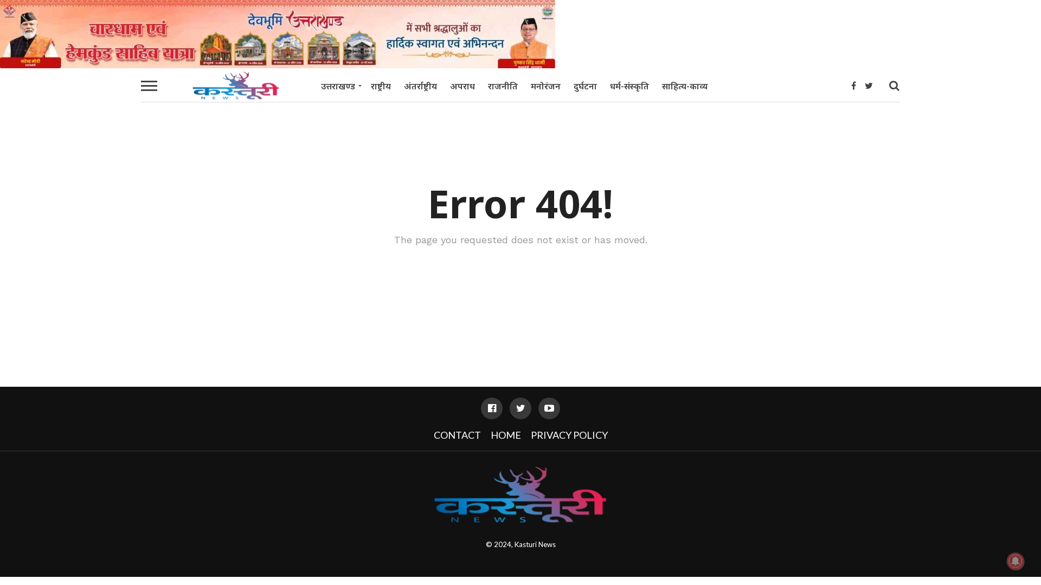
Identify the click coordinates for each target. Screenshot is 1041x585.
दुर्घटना (585, 86)
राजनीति (503, 86)
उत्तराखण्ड (338, 86)
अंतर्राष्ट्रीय (420, 86)
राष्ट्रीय (381, 86)
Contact (457, 435)
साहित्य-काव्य (685, 86)
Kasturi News (535, 544)
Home (506, 435)
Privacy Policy (569, 435)
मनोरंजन (546, 86)
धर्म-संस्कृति (629, 86)
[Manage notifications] (1015, 561)
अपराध (462, 86)
